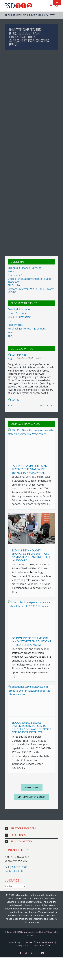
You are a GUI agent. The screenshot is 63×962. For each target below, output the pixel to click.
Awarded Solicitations (20, 309)
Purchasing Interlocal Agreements (27, 328)
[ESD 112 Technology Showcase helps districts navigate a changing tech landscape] (31, 528)
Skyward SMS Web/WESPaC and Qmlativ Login (31, 290)
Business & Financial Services (24, 267)
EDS (10, 271)
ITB (9, 320)
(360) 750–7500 (18, 867)
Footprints (14, 275)
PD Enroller (14, 285)
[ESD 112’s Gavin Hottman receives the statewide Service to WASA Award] (31, 444)
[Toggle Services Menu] (50, 5)
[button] (31, 828)
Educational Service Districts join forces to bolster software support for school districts (31, 727)
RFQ (10, 336)
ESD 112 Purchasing (19, 317)
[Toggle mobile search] (56, 5)
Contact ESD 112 (14, 871)
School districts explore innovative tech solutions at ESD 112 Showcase (31, 641)
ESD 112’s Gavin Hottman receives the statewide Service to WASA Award (29, 469)
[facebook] (20, 953)
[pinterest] (31, 953)
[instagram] (26, 953)
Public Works (15, 324)
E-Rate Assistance (18, 313)
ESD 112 (21, 355)
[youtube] (42, 953)
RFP (10, 332)
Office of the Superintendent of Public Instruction (29, 280)
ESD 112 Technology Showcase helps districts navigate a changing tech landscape (31, 555)
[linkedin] (37, 953)
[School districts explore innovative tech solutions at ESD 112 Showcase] (31, 616)
